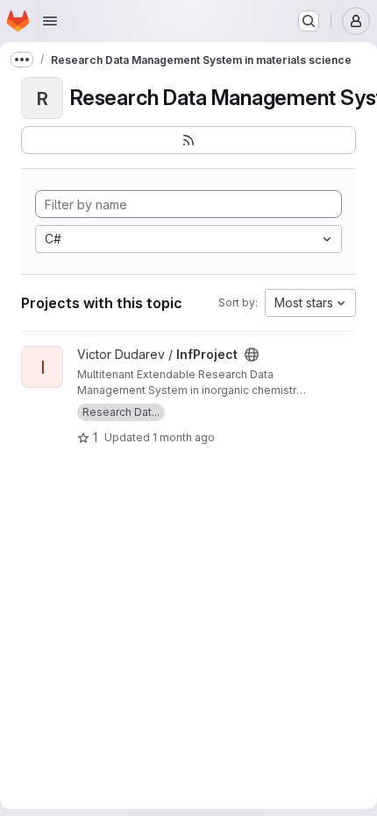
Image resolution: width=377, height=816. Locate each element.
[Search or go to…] (308, 21)
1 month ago (184, 437)
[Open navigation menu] (50, 21)
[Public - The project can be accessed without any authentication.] (252, 355)
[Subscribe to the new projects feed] (188, 140)
